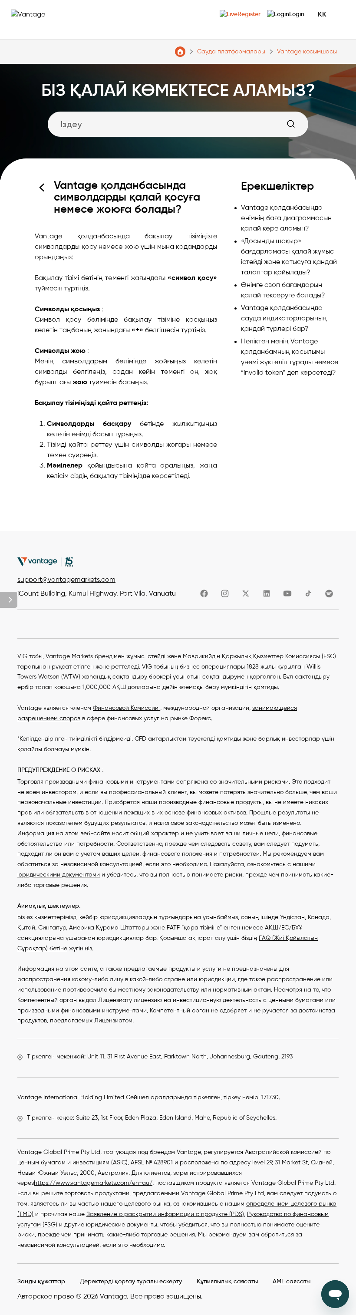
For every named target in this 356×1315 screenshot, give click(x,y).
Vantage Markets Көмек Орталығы (180, 51)
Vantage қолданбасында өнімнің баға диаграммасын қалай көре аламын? (286, 218)
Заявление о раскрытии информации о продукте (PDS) (165, 1214)
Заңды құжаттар (41, 1282)
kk (322, 14)
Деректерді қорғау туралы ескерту (131, 1282)
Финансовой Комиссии (126, 708)
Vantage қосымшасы (307, 52)
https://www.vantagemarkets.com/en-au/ (93, 1183)
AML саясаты (291, 1282)
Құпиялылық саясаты (227, 1282)
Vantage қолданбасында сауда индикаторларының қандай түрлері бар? (284, 319)
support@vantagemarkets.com (66, 580)
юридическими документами (58, 875)
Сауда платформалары (231, 52)
